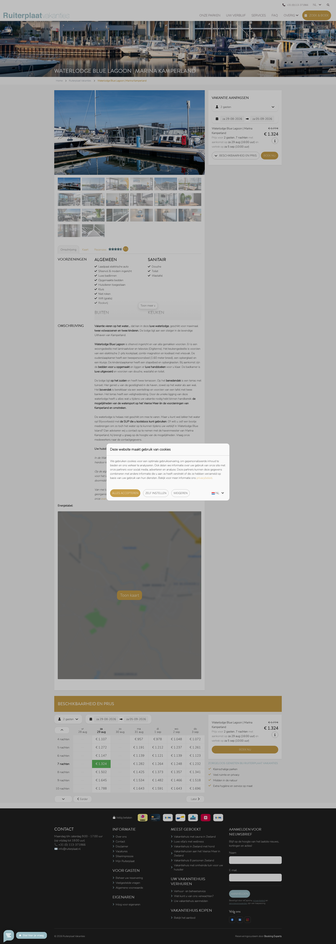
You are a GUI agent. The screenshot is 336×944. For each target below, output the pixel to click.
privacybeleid (204, 478)
